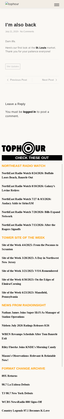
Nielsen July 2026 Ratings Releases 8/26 (25, 325)
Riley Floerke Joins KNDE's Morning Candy (29, 347)
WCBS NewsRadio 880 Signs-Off (22, 401)
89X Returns (9, 375)
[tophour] (12, 4)
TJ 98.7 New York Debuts (17, 393)
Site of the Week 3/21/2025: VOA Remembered (30, 270)
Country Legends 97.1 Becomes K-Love (26, 410)
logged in (29, 111)
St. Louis (41, 47)
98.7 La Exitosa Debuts (16, 384)
